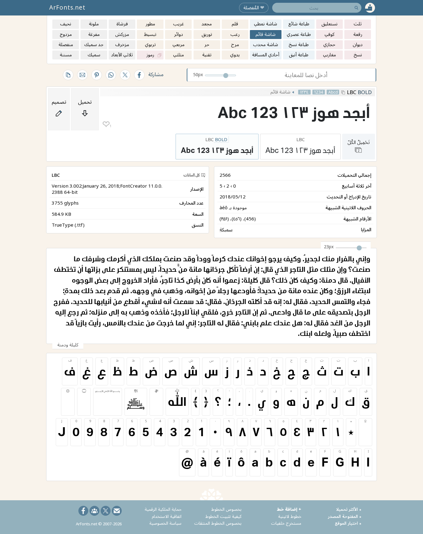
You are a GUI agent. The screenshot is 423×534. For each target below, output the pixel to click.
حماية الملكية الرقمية (163, 509)
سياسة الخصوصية (165, 523)
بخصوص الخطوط (226, 509)
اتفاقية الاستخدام (166, 516)
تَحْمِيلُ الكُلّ (358, 145)
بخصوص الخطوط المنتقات (218, 523)
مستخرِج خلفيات (286, 523)
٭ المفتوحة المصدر (344, 516)
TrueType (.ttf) (68, 225)
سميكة (226, 229)
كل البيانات (192, 174)
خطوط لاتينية (289, 516)
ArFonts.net (67, 7)
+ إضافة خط (289, 509)
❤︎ (106, 124)
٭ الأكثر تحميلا (348, 509)
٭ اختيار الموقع (348, 523)
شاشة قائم (280, 92)
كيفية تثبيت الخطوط (223, 516)
